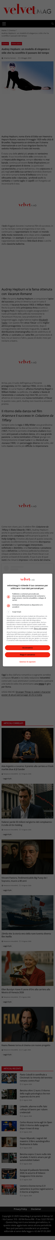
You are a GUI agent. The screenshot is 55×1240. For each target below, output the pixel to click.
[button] (27, 612)
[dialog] (27, 620)
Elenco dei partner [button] (40, 628)
